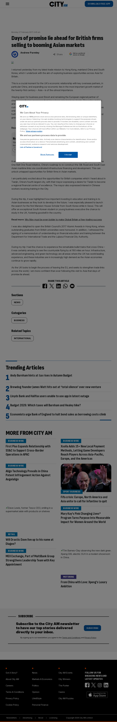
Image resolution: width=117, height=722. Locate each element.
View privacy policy (34, 131)
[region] (58, 131)
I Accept (68, 155)
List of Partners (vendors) (31, 147)
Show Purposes (47, 154)
